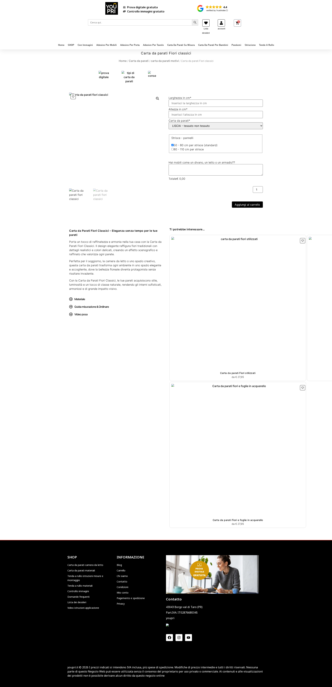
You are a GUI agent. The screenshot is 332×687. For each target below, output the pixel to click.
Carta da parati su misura (181, 45)
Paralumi (236, 45)
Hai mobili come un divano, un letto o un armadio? (202, 162)
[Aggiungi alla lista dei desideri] (73, 96)
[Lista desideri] (206, 23)
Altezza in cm (178, 109)
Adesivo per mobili (106, 45)
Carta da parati (139, 61)
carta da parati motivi (165, 61)
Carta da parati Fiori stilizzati (237, 372)
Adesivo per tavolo (153, 45)
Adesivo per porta (130, 45)
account (221, 28)
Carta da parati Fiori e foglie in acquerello (238, 520)
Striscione (250, 45)
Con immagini (85, 45)
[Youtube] (188, 637)
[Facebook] (169, 637)
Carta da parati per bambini (213, 45)
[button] (157, 98)
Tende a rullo (266, 45)
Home (61, 45)
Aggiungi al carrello (247, 204)
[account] (221, 23)
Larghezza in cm (180, 97)
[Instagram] (179, 637)
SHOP (71, 45)
